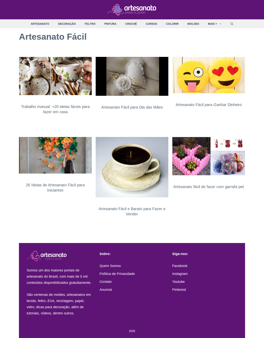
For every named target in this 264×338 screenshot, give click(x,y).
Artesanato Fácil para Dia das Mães (132, 107)
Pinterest (179, 290)
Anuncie (106, 290)
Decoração (67, 23)
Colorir (172, 23)
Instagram (180, 274)
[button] (221, 23)
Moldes (193, 23)
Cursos (151, 23)
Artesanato (40, 23)
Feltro (90, 23)
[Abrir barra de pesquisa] (232, 23)
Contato (106, 282)
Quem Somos (110, 266)
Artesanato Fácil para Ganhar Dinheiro (209, 105)
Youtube (178, 282)
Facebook (179, 266)
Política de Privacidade (117, 274)
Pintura (110, 23)
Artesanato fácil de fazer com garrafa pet (208, 187)
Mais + (212, 23)
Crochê (131, 23)
